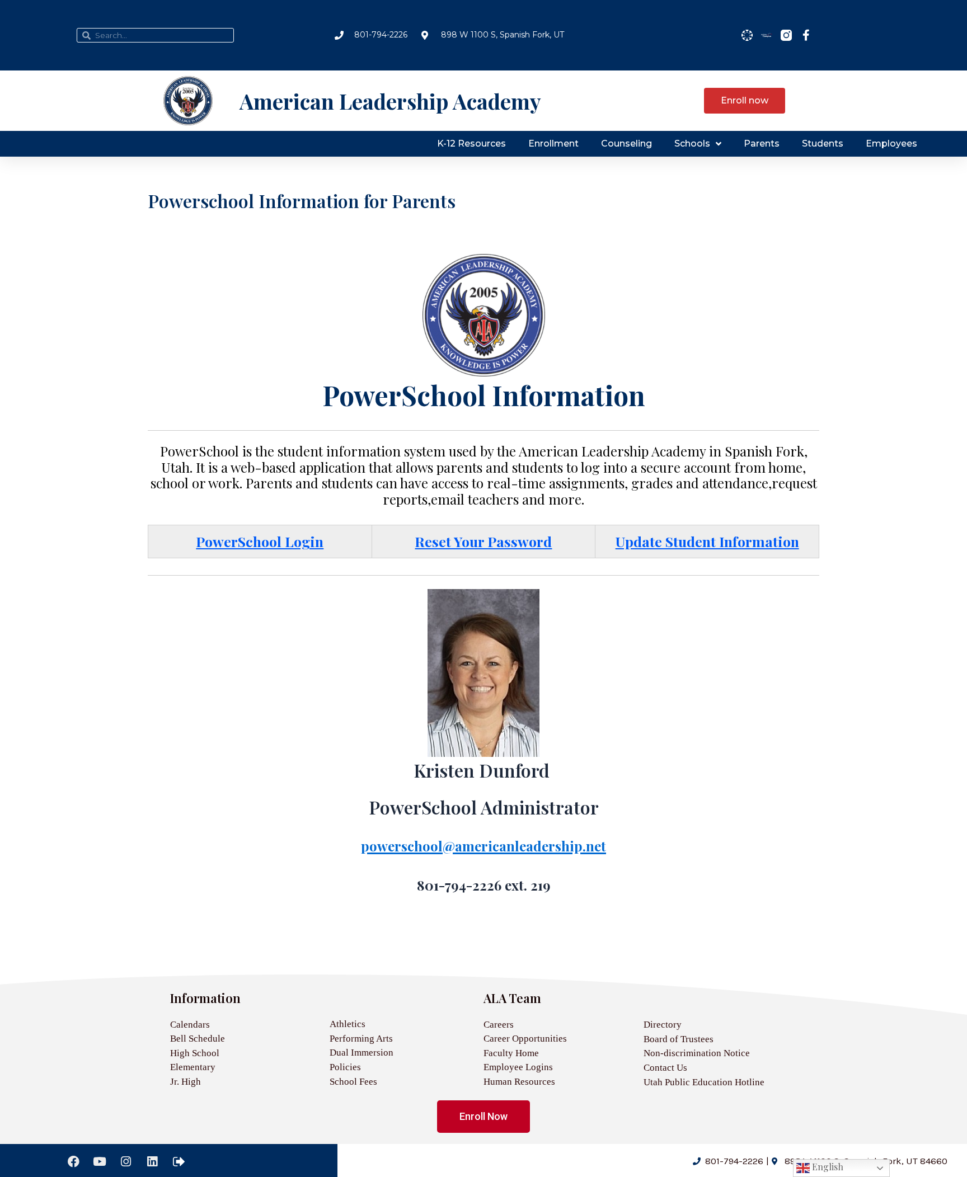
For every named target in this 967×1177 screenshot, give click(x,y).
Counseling (626, 143)
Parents (762, 143)
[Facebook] (73, 1161)
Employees (891, 143)
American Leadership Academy (390, 101)
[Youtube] (99, 1161)
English (826, 1167)
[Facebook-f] (805, 35)
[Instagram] (126, 1161)
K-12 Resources (471, 143)
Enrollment (553, 143)
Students (822, 143)
